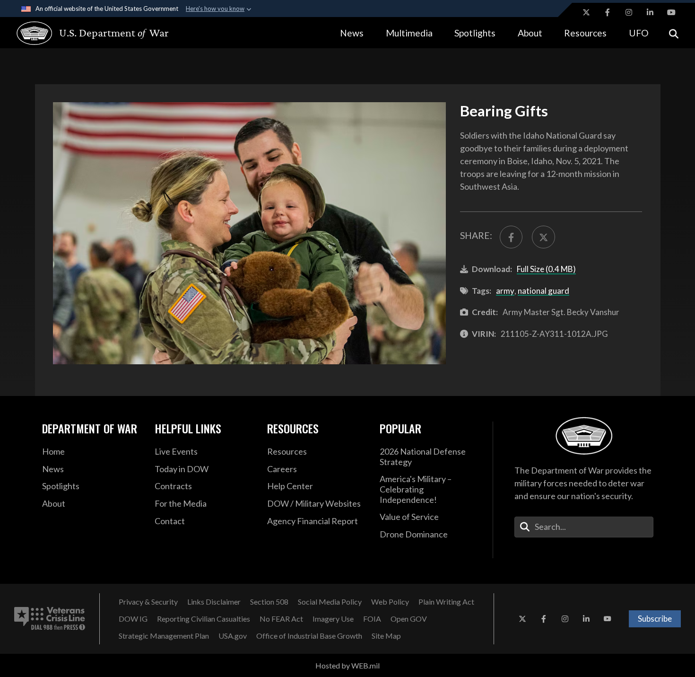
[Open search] (674, 33)
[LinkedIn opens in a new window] (650, 12)
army (505, 291)
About (530, 32)
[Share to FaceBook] (511, 237)
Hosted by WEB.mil (347, 665)
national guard (543, 291)
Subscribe (655, 619)
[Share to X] (543, 237)
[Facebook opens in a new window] (607, 12)
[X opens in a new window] (586, 12)
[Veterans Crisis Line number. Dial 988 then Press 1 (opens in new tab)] (49, 619)
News (352, 32)
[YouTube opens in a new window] (671, 12)
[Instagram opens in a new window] (629, 12)
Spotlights (474, 32)
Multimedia (409, 32)
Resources (585, 32)
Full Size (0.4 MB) (546, 269)
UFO (639, 32)
